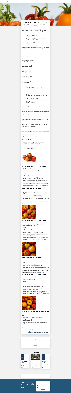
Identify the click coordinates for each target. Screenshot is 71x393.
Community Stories (33, 386)
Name (37, 385)
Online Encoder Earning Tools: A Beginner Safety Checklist (45, 361)
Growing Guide (34, 185)
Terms (11, 1)
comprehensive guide (39, 203)
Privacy (13, 1)
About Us (26, 383)
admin (34, 25)
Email (37, 387)
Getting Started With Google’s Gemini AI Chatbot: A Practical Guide (25, 361)
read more (22, 367)
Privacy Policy (27, 384)
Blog (16, 1)
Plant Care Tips (32, 384)
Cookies (9, 1)
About (15, 1)
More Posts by (35, 345)
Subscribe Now (43, 389)
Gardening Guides (32, 383)
